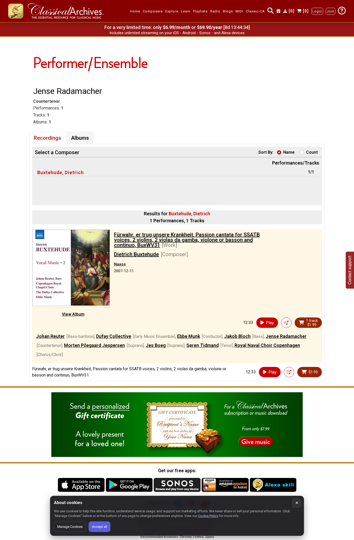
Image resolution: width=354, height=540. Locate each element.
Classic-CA (255, 11)
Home (135, 11)
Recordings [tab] (47, 138)
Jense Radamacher (286, 336)
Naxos (120, 264)
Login (317, 11)
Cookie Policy (208, 516)
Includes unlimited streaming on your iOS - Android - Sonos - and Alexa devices (177, 33)
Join (330, 11)
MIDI (239, 11)
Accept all (99, 527)
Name (289, 152)
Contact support (349, 270)
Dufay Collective (113, 336)
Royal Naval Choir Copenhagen (267, 345)
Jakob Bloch (237, 336)
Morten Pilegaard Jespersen (94, 345)
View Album (73, 314)
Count (312, 152)
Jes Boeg (156, 345)
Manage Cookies (70, 527)
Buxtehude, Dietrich (60, 172)
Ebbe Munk (188, 336)
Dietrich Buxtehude (136, 254)
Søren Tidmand (202, 345)
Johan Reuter (50, 336)
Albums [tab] (80, 138)
